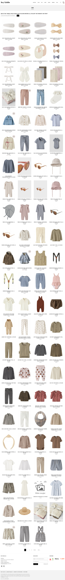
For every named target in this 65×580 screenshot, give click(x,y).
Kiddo (49, 2)
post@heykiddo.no (6, 562)
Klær (38, 2)
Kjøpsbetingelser (9, 571)
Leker (45, 2)
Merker (53, 2)
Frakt (2, 571)
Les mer (25, 576)
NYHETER (34, 2)
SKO (42, 2)
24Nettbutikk (7, 578)
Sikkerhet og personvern (17, 571)
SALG (57, 2)
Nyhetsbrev (25, 571)
